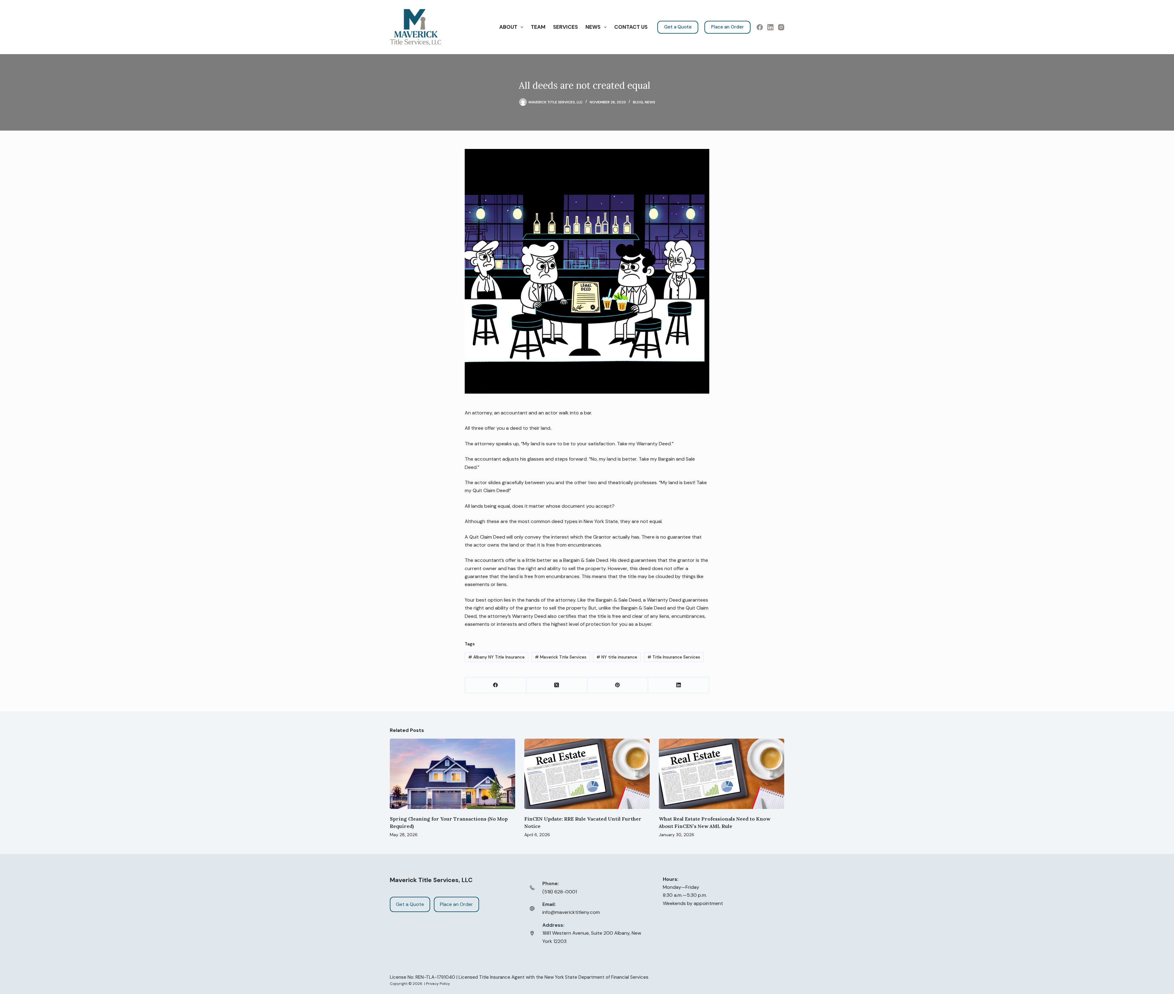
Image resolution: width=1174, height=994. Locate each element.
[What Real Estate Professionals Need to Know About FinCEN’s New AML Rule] (721, 774)
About (508, 27)
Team (538, 27)
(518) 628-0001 (559, 891)
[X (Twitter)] (556, 685)
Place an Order (727, 27)
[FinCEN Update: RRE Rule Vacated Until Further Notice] (587, 774)
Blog (638, 102)
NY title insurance (616, 657)
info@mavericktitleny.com (571, 912)
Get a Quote (678, 27)
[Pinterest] (617, 685)
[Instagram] (781, 27)
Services (565, 27)
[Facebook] (760, 27)
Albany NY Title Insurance (496, 657)
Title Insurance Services (674, 657)
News (592, 27)
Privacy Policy (438, 983)
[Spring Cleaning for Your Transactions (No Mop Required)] (452, 774)
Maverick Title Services (560, 657)
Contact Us (631, 27)
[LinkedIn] (770, 27)
